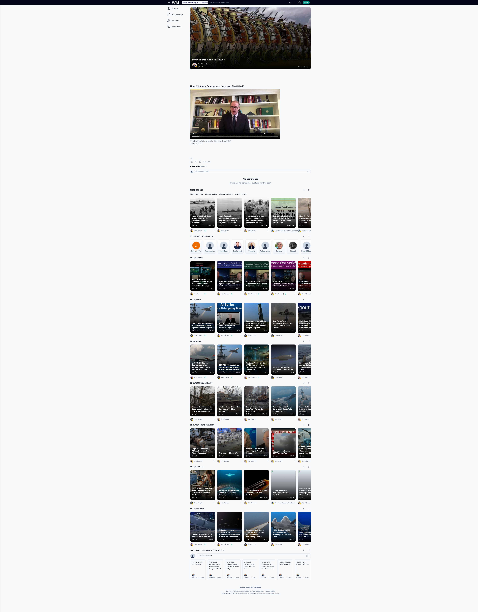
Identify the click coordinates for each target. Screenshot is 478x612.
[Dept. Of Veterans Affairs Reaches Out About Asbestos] (202, 443)
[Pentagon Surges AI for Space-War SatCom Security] (229, 485)
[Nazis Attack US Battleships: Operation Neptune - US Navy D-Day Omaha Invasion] (229, 213)
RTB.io (272, 591)
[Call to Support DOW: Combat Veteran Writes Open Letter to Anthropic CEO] (310, 443)
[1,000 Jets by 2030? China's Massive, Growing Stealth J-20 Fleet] (283, 527)
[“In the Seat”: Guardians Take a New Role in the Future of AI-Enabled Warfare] (202, 485)
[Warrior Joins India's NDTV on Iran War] (283, 443)
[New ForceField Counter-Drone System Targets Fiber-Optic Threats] (283, 318)
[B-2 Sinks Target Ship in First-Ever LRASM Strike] (283, 360)
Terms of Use (262, 593)
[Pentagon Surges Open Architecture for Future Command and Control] (310, 276)
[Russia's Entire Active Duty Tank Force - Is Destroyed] (256, 401)
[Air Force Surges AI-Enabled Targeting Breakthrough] (229, 318)
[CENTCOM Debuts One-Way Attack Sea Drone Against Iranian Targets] (202, 318)
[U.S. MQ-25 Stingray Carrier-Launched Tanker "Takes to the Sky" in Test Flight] (202, 360)
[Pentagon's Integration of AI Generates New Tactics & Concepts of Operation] (256, 360)
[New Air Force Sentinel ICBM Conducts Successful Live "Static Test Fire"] (310, 213)
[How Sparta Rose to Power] (250, 38)
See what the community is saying (207, 550)
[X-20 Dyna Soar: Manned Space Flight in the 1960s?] (256, 485)
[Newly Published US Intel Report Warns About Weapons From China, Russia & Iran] (283, 213)
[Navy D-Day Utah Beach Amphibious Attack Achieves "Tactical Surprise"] (202, 213)
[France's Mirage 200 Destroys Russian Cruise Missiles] (310, 401)
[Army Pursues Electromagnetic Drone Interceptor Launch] (283, 276)
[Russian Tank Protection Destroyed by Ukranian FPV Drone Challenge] (202, 401)
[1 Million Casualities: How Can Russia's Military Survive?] (229, 401)
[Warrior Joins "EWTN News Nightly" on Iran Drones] (256, 443)
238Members (214, 2)
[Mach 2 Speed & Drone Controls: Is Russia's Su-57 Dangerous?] (283, 401)
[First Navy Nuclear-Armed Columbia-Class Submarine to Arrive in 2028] (310, 360)
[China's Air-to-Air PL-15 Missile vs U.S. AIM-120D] (202, 527)
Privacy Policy (274, 593)
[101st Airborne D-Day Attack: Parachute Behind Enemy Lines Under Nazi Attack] (256, 213)
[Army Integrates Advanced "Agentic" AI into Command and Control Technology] (202, 276)
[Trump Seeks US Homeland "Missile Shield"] (283, 485)
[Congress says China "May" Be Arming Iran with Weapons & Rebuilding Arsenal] (256, 527)
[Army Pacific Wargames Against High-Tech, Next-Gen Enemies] (229, 276)
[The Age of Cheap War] (229, 443)
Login (306, 2)
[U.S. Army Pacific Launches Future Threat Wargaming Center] (256, 276)
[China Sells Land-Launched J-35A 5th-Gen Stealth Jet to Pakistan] (310, 527)
